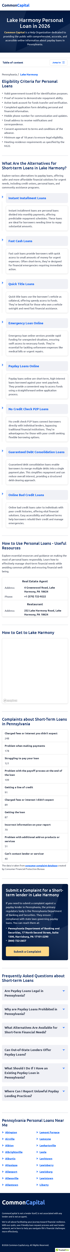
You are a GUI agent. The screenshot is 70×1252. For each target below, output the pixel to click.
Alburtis (10, 1158)
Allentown (11, 1184)
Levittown (46, 1158)
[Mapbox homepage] (10, 700)
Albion (9, 1145)
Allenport (11, 1171)
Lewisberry (47, 1165)
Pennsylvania (9, 74)
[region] (35, 671)
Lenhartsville (48, 1145)
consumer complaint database (41, 865)
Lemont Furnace (49, 1132)
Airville (9, 1139)
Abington (11, 1132)
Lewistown (46, 1178)
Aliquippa (11, 1165)
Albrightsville (13, 1152)
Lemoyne (45, 1139)
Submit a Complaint (27, 951)
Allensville (11, 1178)
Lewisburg (46, 1171)
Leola (43, 1152)
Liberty (44, 1184)
